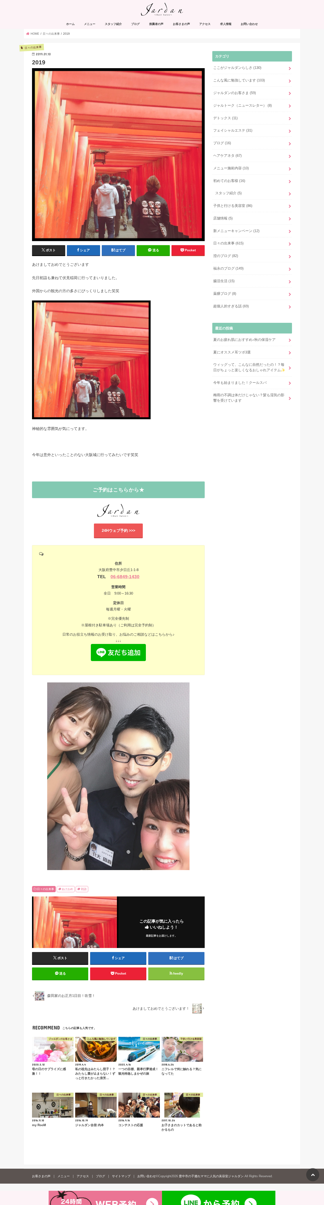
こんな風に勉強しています (239, 80)
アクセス (205, 24)
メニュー (89, 24)
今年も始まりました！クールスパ (240, 383)
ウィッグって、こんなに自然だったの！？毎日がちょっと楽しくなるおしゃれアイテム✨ (249, 367)
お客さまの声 (181, 24)
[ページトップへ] (312, 1174)
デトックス (225, 118)
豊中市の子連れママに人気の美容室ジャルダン (211, 1176)
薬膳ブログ (224, 293)
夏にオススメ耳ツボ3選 (232, 352)
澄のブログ (225, 256)
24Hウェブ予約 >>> (118, 530)
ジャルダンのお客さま (234, 93)
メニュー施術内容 (231, 168)
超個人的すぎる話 (231, 306)
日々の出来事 (45, 889)
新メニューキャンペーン (236, 231)
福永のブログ (228, 268)
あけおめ (67, 889)
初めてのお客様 (229, 181)
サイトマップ (121, 1176)
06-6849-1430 (125, 576)
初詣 (84, 889)
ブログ (135, 24)
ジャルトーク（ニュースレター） (242, 105)
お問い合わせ (249, 24)
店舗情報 (223, 218)
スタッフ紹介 (113, 24)
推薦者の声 (156, 24)
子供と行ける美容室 (232, 206)
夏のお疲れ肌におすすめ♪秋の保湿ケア (244, 340)
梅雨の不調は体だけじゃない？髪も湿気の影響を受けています (248, 397)
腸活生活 (224, 281)
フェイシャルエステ (232, 130)
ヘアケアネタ (227, 155)
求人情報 (225, 24)
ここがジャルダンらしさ (237, 68)
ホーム (70, 24)
